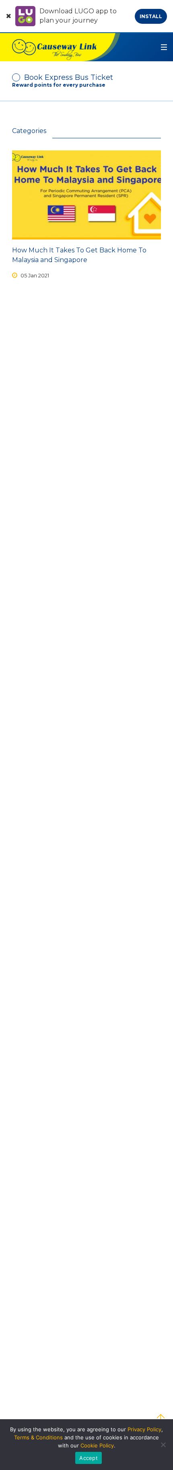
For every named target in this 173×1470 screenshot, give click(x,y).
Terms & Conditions (38, 1437)
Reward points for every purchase (58, 85)
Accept (88, 1458)
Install (151, 16)
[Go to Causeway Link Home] (60, 47)
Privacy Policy (144, 1429)
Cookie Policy (97, 1445)
